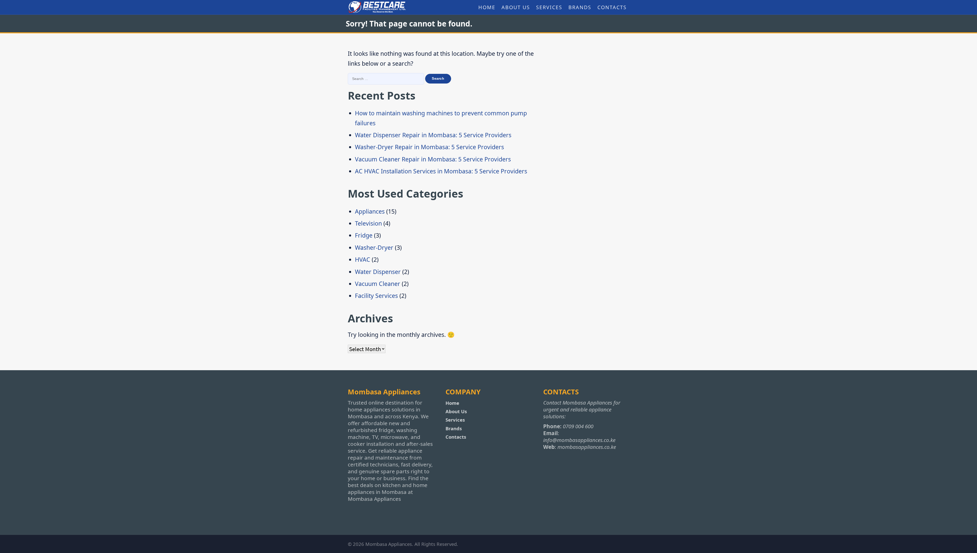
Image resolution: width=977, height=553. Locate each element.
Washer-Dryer (374, 247)
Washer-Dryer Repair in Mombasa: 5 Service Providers (429, 147)
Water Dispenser (378, 272)
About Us (515, 7)
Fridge (363, 235)
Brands (579, 7)
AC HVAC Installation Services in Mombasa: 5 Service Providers (441, 171)
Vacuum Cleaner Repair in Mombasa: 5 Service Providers (433, 159)
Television (368, 223)
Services (549, 7)
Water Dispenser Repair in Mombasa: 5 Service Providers (433, 135)
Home (486, 7)
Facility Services (376, 296)
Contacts (612, 7)
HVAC (362, 259)
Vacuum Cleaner (377, 284)
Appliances (370, 211)
